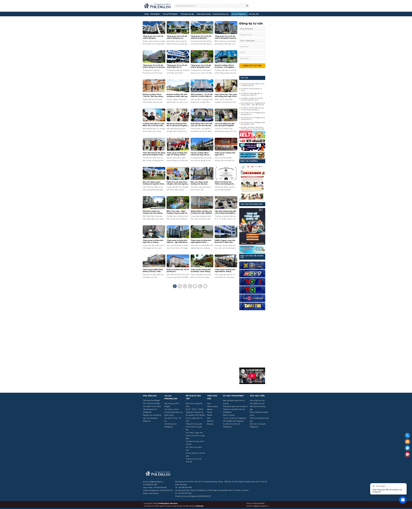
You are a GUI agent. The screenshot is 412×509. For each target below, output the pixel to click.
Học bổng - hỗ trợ (171, 409)
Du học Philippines (239, 14)
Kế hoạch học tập (187, 14)
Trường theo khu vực (220, 14)
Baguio (210, 409)
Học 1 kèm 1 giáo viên (194, 433)
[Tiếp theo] (205, 286)
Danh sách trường (204, 14)
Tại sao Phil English (170, 14)
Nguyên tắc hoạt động (152, 415)
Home (147, 14)
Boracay (210, 424)
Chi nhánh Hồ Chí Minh (152, 406)
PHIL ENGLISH (150, 396)
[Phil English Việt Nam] (157, 6)
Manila (209, 415)
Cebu (209, 403)
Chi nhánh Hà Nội (151, 403)
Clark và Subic (212, 406)
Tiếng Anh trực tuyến (194, 424)
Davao (209, 412)
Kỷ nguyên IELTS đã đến (195, 415)
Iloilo (209, 418)
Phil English (155, 14)
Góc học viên (254, 14)
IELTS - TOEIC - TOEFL (195, 409)
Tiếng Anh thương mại (194, 412)
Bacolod (210, 421)
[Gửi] (247, 6)
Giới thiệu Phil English (151, 400)
